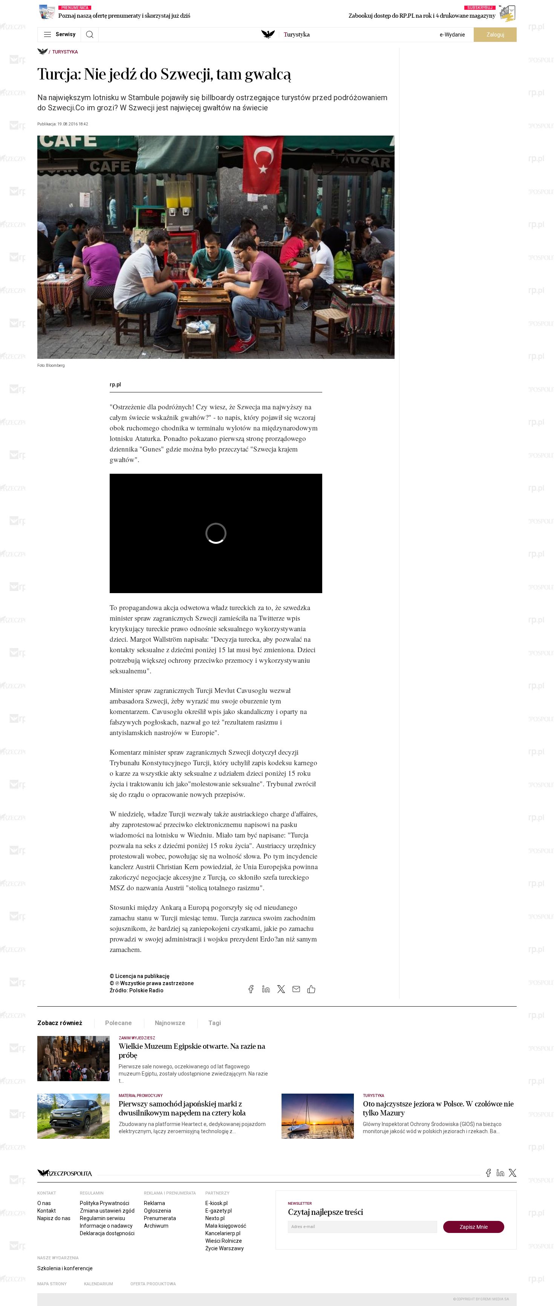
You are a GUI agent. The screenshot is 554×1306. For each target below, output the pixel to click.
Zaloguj (495, 35)
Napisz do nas (53, 1218)
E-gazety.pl (218, 1211)
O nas (44, 1203)
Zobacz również (59, 1023)
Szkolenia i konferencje (65, 1268)
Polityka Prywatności (104, 1203)
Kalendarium (98, 1284)
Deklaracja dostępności (107, 1233)
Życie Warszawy (224, 1248)
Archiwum (156, 1226)
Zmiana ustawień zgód (107, 1211)
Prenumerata (160, 1218)
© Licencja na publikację (140, 976)
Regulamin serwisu (102, 1218)
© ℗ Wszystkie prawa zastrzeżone (152, 983)
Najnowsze (170, 1023)
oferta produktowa (153, 1284)
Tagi (214, 1023)
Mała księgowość (225, 1226)
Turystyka (65, 52)
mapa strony (52, 1284)
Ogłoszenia (157, 1211)
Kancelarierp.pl (222, 1233)
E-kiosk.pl (216, 1203)
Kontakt (46, 1211)
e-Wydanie (452, 35)
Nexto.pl (215, 1218)
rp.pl (115, 384)
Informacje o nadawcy (106, 1226)
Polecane (118, 1023)
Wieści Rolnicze (223, 1241)
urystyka (297, 34)
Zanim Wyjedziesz (137, 1038)
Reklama (154, 1203)
